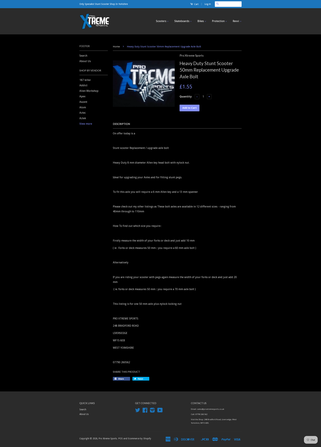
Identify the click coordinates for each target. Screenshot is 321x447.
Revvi (236, 21)
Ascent (83, 101)
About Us (85, 61)
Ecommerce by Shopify (139, 438)
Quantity (186, 96)
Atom (82, 107)
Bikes (200, 21)
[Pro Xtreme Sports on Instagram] (152, 411)
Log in (207, 4)
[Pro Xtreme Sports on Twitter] (137, 411)
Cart (195, 4)
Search (83, 55)
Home (116, 46)
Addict (83, 85)
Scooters (161, 21)
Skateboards (182, 21)
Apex (82, 96)
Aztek (82, 118)
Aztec (82, 112)
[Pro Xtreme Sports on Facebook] (144, 411)
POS (120, 438)
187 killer (85, 80)
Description (121, 123)
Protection (218, 21)
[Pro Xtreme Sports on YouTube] (160, 411)
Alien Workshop (88, 90)
